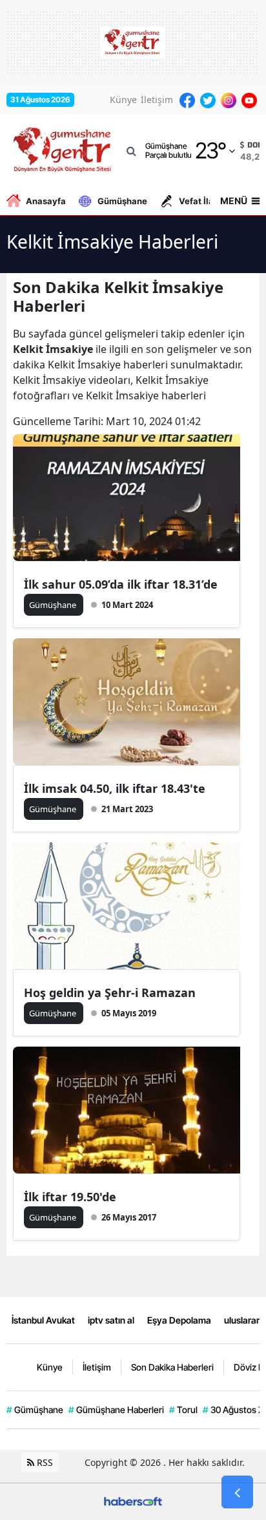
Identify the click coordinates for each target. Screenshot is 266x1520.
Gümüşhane (122, 201)
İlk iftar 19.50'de (70, 1197)
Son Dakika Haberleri (172, 1367)
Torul (183, 1409)
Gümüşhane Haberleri (116, 1409)
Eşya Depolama (179, 1320)
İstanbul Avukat (43, 1320)
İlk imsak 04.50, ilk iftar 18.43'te (114, 788)
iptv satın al (111, 1320)
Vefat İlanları (205, 201)
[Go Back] (237, 1492)
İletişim (157, 99)
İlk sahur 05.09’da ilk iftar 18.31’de (121, 584)
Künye (123, 99)
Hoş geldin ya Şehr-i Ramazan (110, 992)
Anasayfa (46, 201)
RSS (43, 1462)
